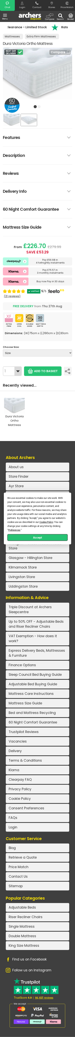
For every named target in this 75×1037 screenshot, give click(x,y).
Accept (37, 537)
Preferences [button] (14, 530)
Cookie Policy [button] (46, 522)
